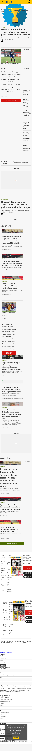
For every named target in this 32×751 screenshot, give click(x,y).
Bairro (1, 677)
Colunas (3, 572)
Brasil (2, 577)
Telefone (2, 718)
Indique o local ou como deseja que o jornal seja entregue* (15, 685)
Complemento (3, 672)
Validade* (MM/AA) (5, 701)
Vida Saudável (9, 585)
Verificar (3, 665)
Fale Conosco (9, 588)
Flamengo (4, 200)
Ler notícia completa (11, 100)
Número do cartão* (5, 697)
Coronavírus (4, 561)
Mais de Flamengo (12, 543)
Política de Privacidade (15, 730)
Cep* (1, 655)
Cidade (2, 681)
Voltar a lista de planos (6, 652)
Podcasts (9, 560)
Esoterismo (9, 555)
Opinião (9, 557)
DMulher (9, 567)
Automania (9, 577)
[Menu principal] (2, 2)
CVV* (1, 705)
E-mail (2, 730)
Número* (2, 660)
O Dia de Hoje (8, 573)
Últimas (4, 162)
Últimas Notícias (3, 558)
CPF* (1, 710)
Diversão (3, 568)
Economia (3, 575)
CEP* (1, 714)
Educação (9, 569)
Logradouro (3, 668)
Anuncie (29, 641)
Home (2, 555)
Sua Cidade (3, 585)
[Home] (8, 2)
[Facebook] (29, 1)
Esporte (3, 570)
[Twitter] (29, 3)
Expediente (9, 591)
